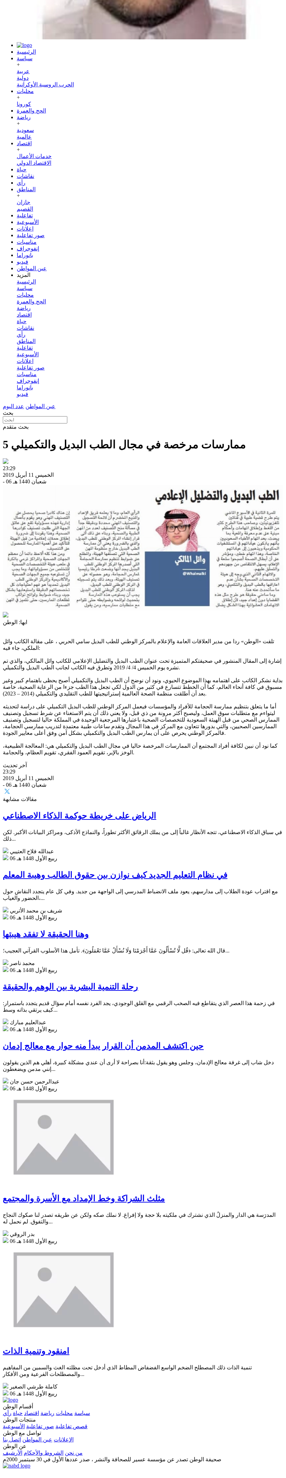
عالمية (24, 137)
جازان (23, 202)
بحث (8, 413)
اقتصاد (24, 143)
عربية (23, 71)
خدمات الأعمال (34, 156)
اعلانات (25, 229)
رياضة (24, 117)
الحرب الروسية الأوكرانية (45, 84)
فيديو (22, 262)
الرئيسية (26, 52)
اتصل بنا (12, 1439)
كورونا (24, 104)
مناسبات (27, 242)
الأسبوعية (28, 222)
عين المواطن (32, 268)
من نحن (74, 1453)
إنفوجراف (28, 248)
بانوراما (25, 255)
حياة (22, 169)
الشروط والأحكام (43, 1453)
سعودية (25, 130)
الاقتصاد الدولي (34, 163)
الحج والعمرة (31, 111)
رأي (21, 183)
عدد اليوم (13, 406)
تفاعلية (25, 215)
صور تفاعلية (31, 235)
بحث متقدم (16, 427)
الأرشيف (12, 1453)
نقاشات (25, 176)
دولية (23, 78)
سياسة (24, 58)
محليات (25, 91)
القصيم (25, 209)
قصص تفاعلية (71, 1426)
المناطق (26, 189)
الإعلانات (64, 1439)
